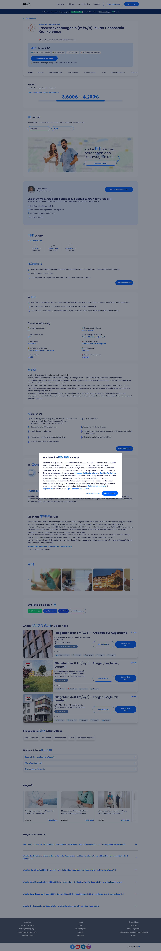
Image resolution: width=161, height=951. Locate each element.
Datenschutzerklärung (97, 486)
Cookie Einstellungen (92, 493)
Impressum (48, 489)
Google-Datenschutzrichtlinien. (77, 489)
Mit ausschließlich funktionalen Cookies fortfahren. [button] (95, 473)
